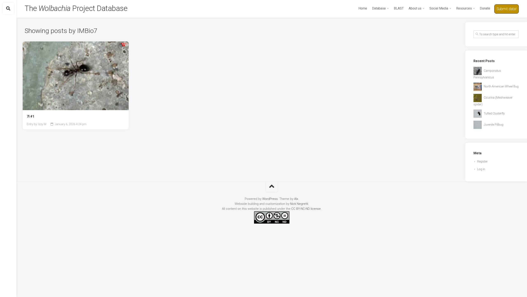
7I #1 (30, 116)
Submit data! (507, 9)
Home (362, 8)
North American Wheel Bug (501, 86)
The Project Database (76, 8)
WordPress (270, 199)
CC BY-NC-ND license (306, 209)
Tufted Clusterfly (494, 113)
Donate (485, 8)
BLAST (399, 8)
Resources (464, 8)
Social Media (438, 8)
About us (415, 8)
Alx (296, 199)
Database (379, 8)
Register (482, 161)
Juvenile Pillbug (493, 124)
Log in (481, 169)
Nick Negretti (299, 204)
